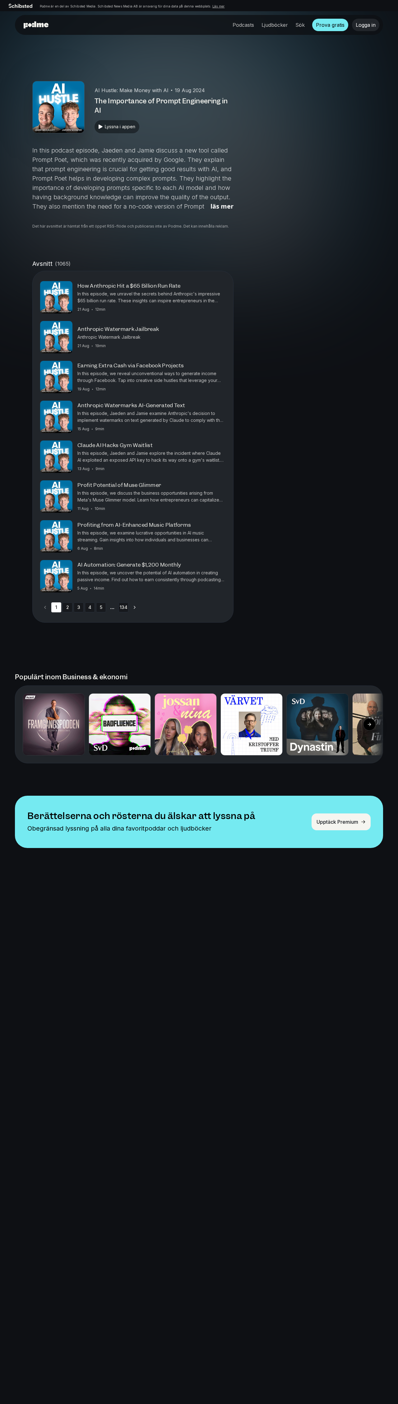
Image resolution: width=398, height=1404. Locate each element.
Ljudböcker (274, 25)
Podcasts (243, 25)
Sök (300, 25)
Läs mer (218, 6)
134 (123, 607)
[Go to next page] (135, 607)
